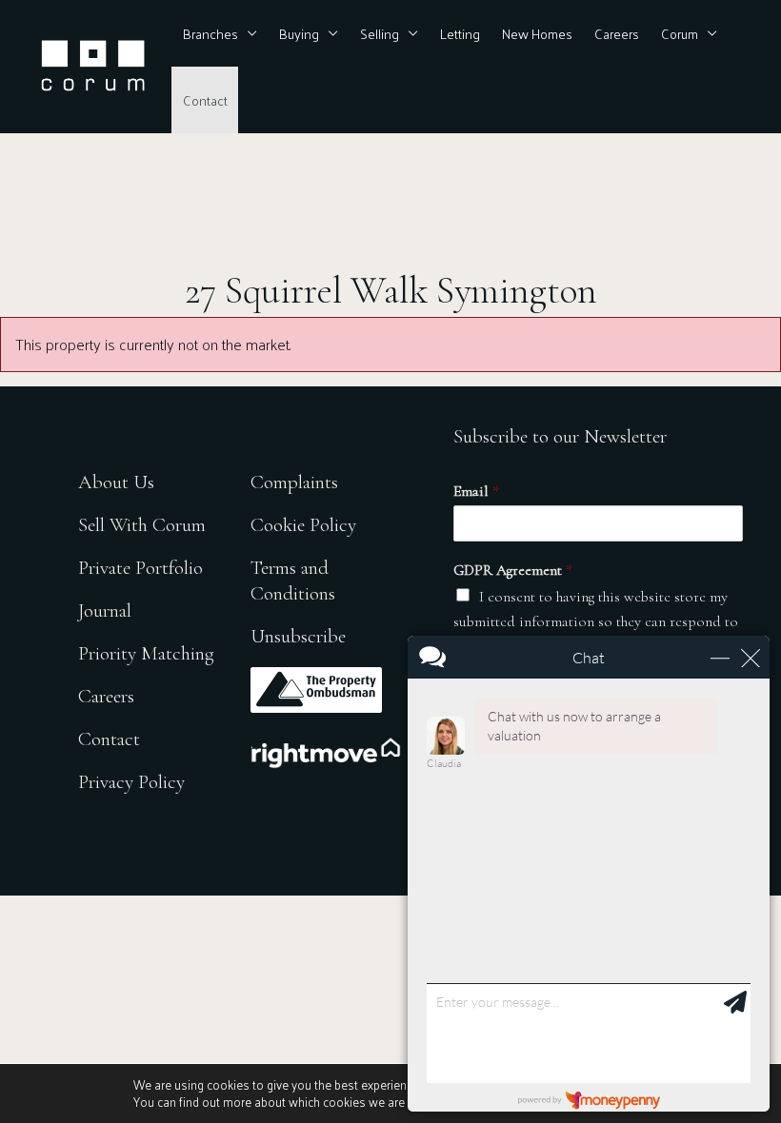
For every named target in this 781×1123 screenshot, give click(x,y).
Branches (210, 33)
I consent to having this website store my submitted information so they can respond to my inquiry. (595, 622)
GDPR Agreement (512, 570)
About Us (116, 482)
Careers (616, 33)
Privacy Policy (131, 782)
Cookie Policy (303, 525)
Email (476, 491)
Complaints (294, 482)
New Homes (537, 33)
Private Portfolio (140, 568)
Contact (205, 100)
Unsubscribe (298, 636)
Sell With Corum (142, 525)
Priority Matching (146, 653)
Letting (460, 33)
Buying (299, 33)
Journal (104, 610)
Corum (679, 33)
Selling (379, 33)
